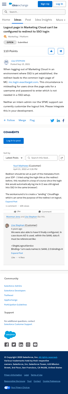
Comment (46, 211)
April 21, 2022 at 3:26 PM (25, 169)
